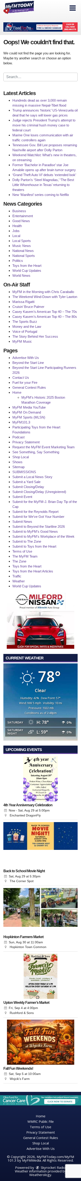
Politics (17, 261)
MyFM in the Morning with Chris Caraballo (43, 292)
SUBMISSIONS (24, 472)
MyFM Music (22, 341)
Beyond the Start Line (28, 363)
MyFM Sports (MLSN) (28, 417)
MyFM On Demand (26, 412)
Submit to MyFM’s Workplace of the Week (43, 536)
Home (16, 392)
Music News (21, 246)
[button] (73, 8)
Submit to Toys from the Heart (34, 546)
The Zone (19, 561)
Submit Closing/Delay (28, 487)
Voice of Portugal (24, 331)
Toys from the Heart (26, 265)
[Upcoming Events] (40, 778)
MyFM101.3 (21, 422)
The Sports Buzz (24, 321)
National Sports (23, 256)
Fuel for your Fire (24, 382)
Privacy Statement (26, 442)
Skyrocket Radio (52, 1167)
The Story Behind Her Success (35, 336)
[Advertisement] (40, 27)
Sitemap (18, 467)
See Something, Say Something (35, 452)
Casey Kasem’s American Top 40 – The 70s (44, 312)
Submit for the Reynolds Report (35, 512)
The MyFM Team (25, 556)
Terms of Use (22, 551)
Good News (21, 221)
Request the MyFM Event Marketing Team (43, 447)
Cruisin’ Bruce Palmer (28, 307)
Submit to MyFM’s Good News (35, 531)
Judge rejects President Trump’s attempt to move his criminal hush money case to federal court (43, 125)
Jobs (16, 231)
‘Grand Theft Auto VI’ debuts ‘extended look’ (44, 175)
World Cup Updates (26, 270)
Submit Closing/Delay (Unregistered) (39, 492)
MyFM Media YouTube (29, 407)
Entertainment (22, 216)
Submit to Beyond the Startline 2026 (38, 526)
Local (16, 236)
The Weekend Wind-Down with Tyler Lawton (44, 297)
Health (17, 226)
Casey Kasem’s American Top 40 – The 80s (44, 316)
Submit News (22, 521)
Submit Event (22, 497)
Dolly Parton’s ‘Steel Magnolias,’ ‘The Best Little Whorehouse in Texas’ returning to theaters (43, 185)
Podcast (18, 437)
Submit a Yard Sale (26, 482)
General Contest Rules (29, 387)
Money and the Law (26, 326)
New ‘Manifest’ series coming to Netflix (40, 195)
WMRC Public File (40, 1121)
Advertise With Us (25, 358)
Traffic (16, 576)
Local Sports (21, 241)
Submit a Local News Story (32, 477)
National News (23, 251)
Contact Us (20, 377)
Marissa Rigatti (23, 302)
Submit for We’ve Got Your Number (38, 516)
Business (19, 211)
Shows (17, 462)
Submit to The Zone (26, 541)
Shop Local (20, 457)
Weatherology (40, 1174)
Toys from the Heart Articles (32, 571)
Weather (18, 581)
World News (21, 275)
